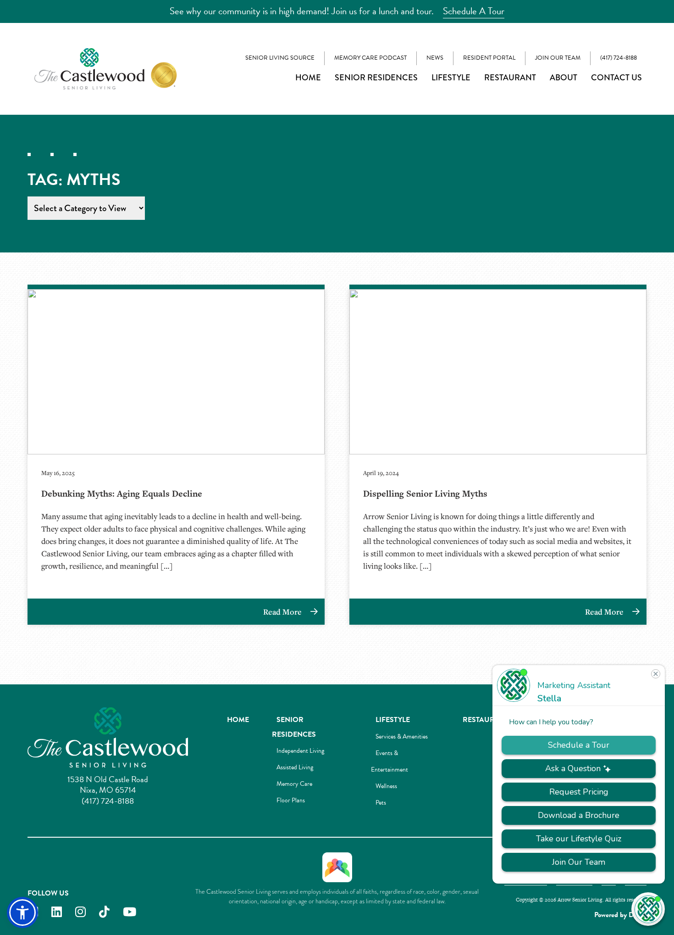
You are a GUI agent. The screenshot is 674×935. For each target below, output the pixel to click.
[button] (22, 912)
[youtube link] (129, 912)
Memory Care (294, 784)
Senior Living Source (280, 57)
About (563, 78)
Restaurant (510, 78)
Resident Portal (489, 57)
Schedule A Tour (473, 11)
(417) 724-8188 (618, 57)
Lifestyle (450, 78)
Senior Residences (376, 78)
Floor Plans (290, 800)
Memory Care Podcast (370, 57)
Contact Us (616, 78)
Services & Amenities (402, 736)
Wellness (386, 786)
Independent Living (300, 751)
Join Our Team (557, 57)
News (434, 57)
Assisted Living (294, 767)
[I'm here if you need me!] (648, 909)
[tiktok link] (104, 912)
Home (308, 78)
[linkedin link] (56, 912)
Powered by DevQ (620, 914)
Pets (381, 802)
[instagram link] (80, 912)
